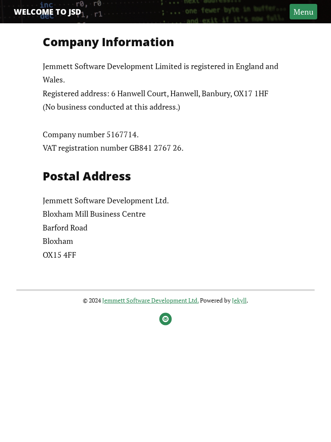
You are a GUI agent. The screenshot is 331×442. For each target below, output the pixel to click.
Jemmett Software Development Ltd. (150, 300)
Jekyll (239, 300)
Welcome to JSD (47, 11)
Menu (303, 11)
